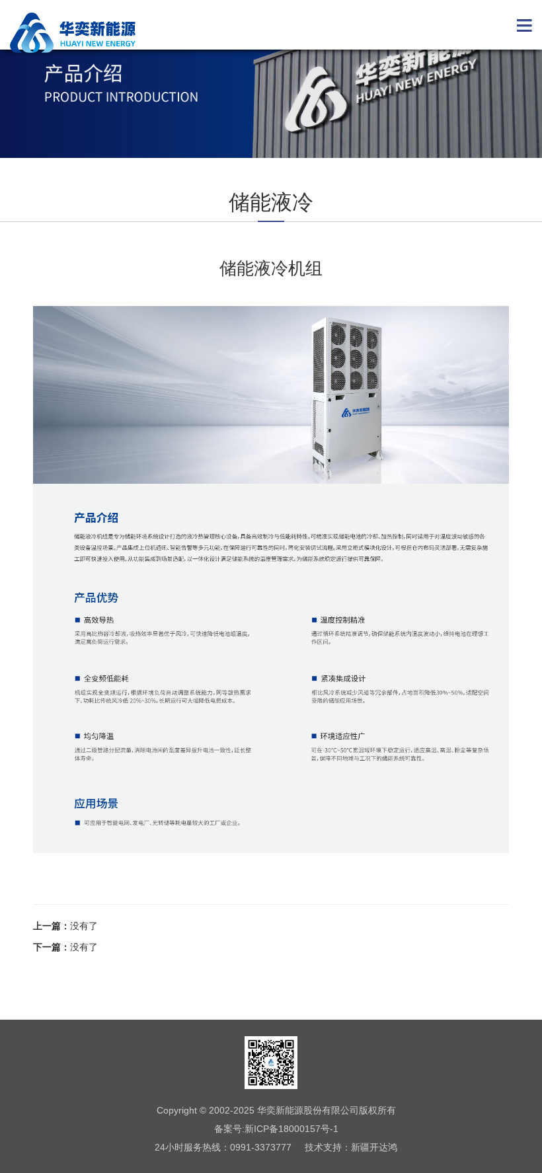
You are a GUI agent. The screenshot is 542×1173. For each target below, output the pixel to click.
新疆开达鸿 (374, 1147)
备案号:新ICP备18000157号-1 (276, 1128)
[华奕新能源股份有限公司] (73, 33)
